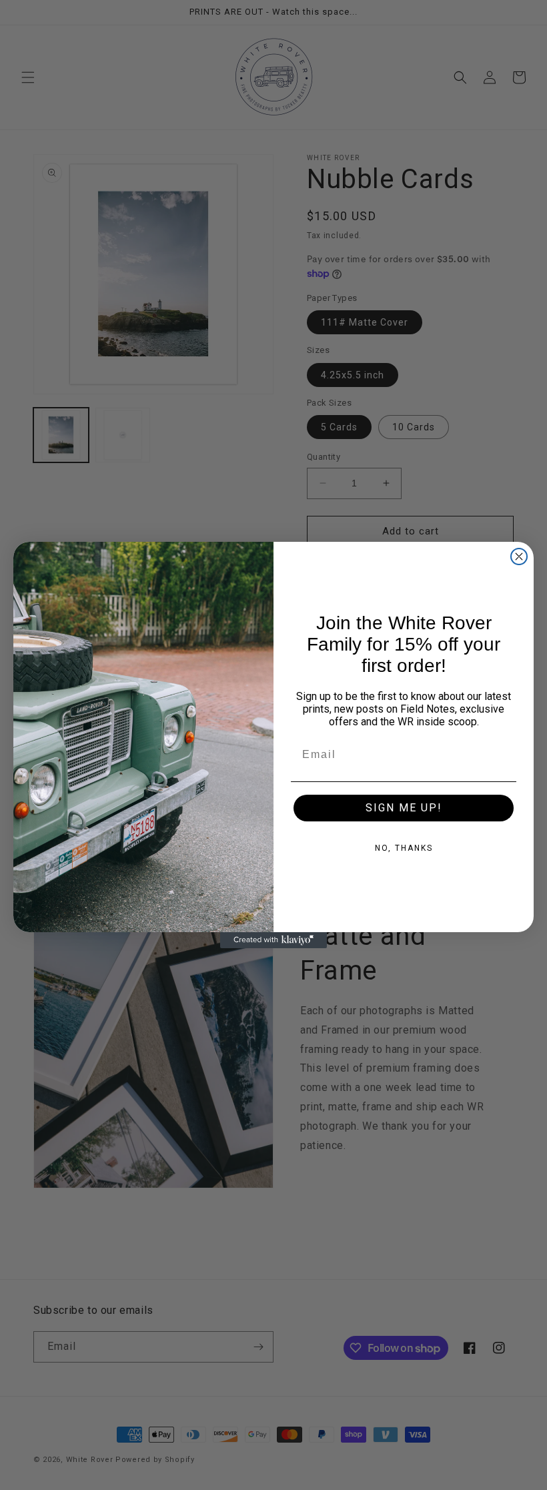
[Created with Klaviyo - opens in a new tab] (273, 940)
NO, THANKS (404, 848)
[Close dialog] (519, 556)
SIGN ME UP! (404, 807)
